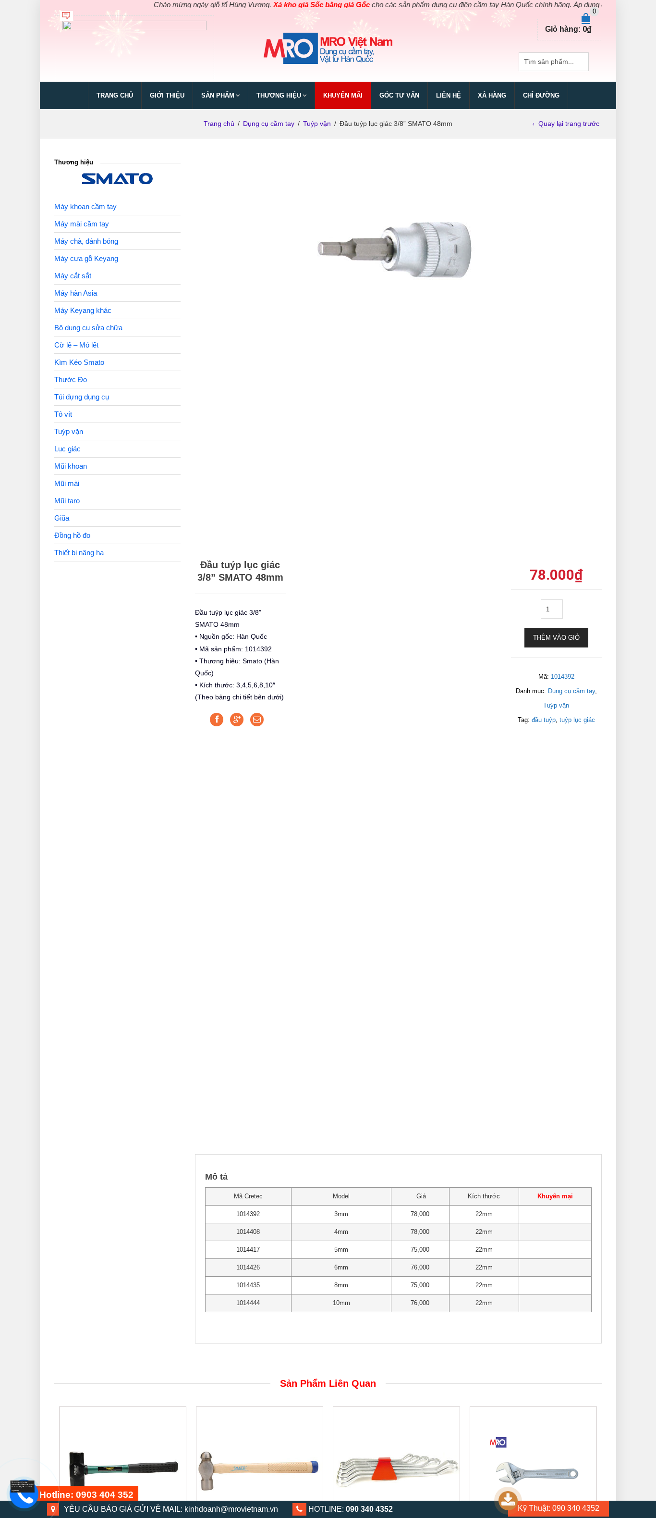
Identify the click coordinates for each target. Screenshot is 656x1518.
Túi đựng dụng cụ (81, 397)
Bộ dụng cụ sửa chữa (88, 328)
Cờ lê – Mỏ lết (76, 345)
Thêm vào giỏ (556, 637)
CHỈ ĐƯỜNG (541, 95)
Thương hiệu (278, 95)
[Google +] (236, 719)
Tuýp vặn (317, 123)
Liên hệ (448, 95)
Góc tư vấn (399, 95)
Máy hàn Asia (75, 293)
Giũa (61, 518)
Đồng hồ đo (72, 535)
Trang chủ (115, 95)
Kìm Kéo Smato (79, 362)
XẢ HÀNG (492, 95)
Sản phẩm (217, 95)
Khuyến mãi (343, 95)
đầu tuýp (544, 719)
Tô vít (63, 414)
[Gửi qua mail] (257, 719)
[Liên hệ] (23, 1486)
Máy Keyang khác (82, 310)
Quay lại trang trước (568, 123)
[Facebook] (216, 719)
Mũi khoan (70, 466)
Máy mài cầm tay (81, 224)
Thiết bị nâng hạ (79, 552)
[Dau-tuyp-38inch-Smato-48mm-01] (398, 248)
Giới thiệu (167, 95)
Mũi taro (67, 501)
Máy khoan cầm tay (85, 206)
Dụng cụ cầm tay (268, 123)
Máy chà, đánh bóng (86, 241)
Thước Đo (70, 379)
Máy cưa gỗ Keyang (86, 258)
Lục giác (67, 449)
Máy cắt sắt (72, 276)
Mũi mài (66, 483)
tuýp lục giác (577, 719)
